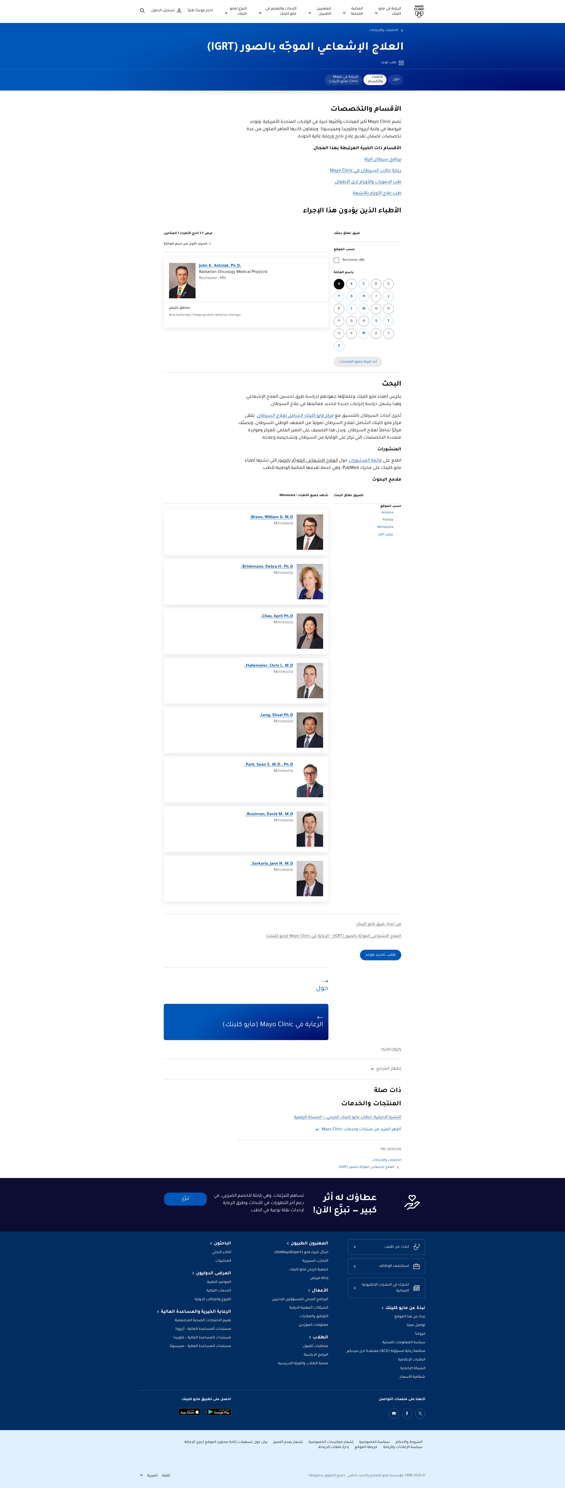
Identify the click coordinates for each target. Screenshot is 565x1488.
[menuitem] (395, 80)
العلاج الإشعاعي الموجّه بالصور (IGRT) (305, 48)
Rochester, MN (353, 260)
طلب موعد (388, 63)
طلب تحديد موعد (380, 955)
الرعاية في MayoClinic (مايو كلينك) (343, 79)
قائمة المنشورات (365, 461)
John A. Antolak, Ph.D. (220, 266)
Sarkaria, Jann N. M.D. (271, 864)
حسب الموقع (344, 249)
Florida (388, 520)
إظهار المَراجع (388, 1069)
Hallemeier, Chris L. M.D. (268, 666)
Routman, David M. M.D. (269, 814)
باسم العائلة (344, 272)
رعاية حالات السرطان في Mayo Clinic (365, 171)
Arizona (387, 513)
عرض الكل (385, 535)
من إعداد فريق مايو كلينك (378, 924)
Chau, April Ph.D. (277, 616)
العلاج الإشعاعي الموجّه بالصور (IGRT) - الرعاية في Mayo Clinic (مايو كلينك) (333, 936)
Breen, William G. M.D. (271, 517)
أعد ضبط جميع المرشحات (358, 362)
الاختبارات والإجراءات (383, 30)
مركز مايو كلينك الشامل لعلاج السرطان (295, 416)
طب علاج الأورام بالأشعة (377, 193)
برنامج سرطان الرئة (382, 159)
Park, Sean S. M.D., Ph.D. (268, 765)
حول (396, 79)
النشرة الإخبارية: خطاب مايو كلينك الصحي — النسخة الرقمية (347, 1117)
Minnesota (385, 527)
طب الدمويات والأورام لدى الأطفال (368, 182)
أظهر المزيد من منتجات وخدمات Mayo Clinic (361, 1129)
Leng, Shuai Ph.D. (276, 715)
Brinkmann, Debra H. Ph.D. (267, 567)
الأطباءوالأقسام (375, 79)
